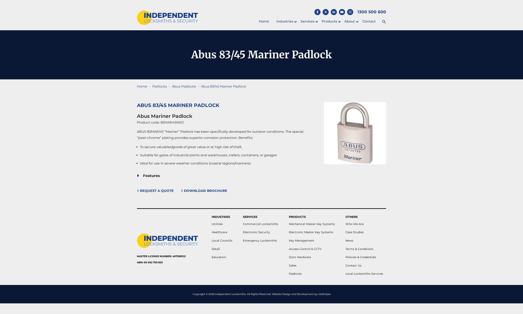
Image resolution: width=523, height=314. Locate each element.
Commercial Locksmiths (260, 224)
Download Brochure (205, 191)
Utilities (217, 224)
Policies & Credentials (360, 257)
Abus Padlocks (184, 86)
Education (219, 257)
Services (307, 21)
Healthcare (219, 232)
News (349, 240)
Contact (369, 21)
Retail (216, 249)
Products (329, 21)
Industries (284, 21)
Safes (292, 265)
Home (264, 21)
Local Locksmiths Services (364, 274)
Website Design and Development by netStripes (301, 294)
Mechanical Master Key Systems (312, 224)
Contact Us (353, 265)
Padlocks (159, 86)
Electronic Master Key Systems (311, 232)
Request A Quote (157, 191)
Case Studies (354, 232)
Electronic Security (256, 232)
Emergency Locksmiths (260, 240)
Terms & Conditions (359, 249)
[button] (384, 22)
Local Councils (222, 240)
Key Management (301, 240)
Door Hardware (300, 257)
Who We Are (354, 224)
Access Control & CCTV (305, 249)
